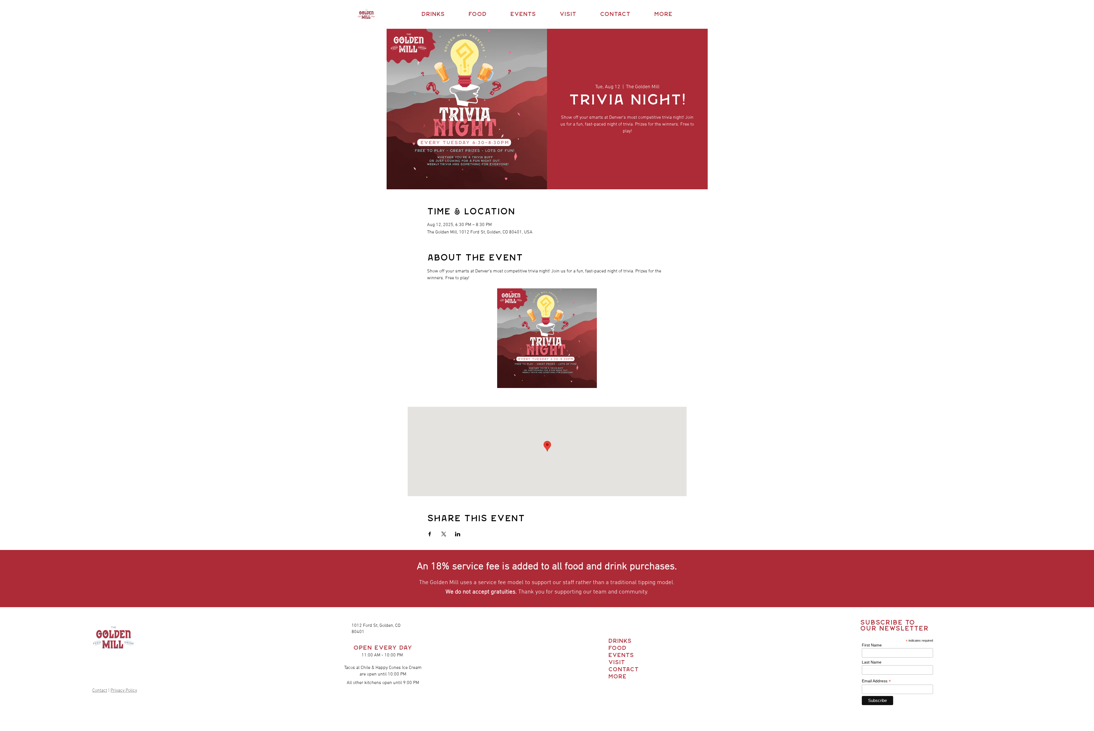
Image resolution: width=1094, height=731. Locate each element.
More (617, 676)
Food (617, 648)
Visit (616, 662)
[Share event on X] (443, 534)
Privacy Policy (124, 690)
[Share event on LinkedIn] (457, 534)
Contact (99, 690)
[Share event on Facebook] (429, 534)
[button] (432, 14)
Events (618, 655)
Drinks (618, 641)
